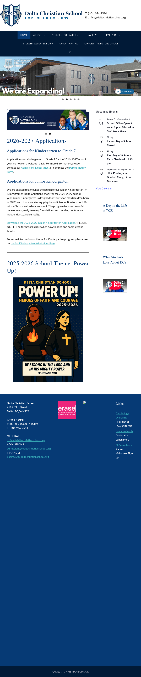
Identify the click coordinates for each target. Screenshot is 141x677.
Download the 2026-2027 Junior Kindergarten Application (41, 222)
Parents (111, 35)
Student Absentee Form (38, 43)
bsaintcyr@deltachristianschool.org (28, 456)
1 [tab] (63, 99)
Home (24, 35)
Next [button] (136, 75)
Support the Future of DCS (101, 43)
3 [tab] (71, 99)
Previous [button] (4, 75)
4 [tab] (74, 99)
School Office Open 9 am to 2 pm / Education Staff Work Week (120, 127)
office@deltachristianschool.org (26, 440)
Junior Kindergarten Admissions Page (33, 243)
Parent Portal (68, 43)
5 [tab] (78, 99)
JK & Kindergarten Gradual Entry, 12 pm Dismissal (119, 177)
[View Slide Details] (48, 120)
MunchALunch (124, 431)
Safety (92, 35)
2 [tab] (67, 99)
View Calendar (104, 188)
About (37, 35)
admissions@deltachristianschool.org (29, 448)
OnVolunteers (124, 445)
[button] (71, 52)
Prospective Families (65, 35)
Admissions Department (35, 167)
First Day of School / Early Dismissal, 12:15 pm (120, 159)
